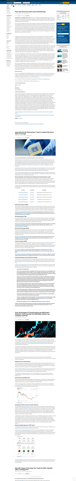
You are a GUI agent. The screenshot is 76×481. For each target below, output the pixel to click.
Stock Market (8, 48)
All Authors (8, 31)
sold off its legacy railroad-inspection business (37, 342)
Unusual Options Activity (10, 53)
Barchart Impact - (17, 135)
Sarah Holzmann (9, 30)
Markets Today (8, 8)
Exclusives (8, 10)
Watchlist (32, 2)
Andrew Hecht (8, 16)
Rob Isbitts (8, 29)
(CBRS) (42, 162)
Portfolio (35, 2)
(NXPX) (28, 211)
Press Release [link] (27, 13)
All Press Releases (9, 61)
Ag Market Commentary (10, 58)
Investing (29, 4)
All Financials (8, 41)
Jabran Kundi (25, 459)
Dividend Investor (9, 54)
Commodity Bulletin (9, 56)
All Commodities (9, 34)
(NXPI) (50, 163)
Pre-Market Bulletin (9, 55)
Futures (19, 4)
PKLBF (45, 17)
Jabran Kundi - (17, 317)
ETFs (16, 4)
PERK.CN (39, 17)
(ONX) (27, 223)
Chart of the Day (9, 12)
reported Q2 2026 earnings (26, 406)
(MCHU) (28, 236)
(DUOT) (23, 339)
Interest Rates (8, 46)
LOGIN (61, 2)
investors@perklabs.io (18, 89)
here (21, 462)
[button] (69, 4)
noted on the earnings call (22, 411)
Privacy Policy (63, 41)
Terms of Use (59, 41)
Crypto (7, 42)
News (33, 4)
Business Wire (8, 63)
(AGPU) (51, 349)
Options (12, 4)
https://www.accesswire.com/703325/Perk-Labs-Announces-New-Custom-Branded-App (29, 123)
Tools (36, 4)
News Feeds (8, 13)
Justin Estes (8, 24)
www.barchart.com (19, 402)
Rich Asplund (8, 27)
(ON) (41, 163)
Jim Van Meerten (9, 23)
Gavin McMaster (9, 21)
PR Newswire (8, 66)
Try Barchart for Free (66, 2)
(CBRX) (28, 249)
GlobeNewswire (9, 64)
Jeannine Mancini (9, 22)
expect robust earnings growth (30, 368)
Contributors (8, 11)
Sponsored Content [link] (29, 135)
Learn (40, 4)
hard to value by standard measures (24, 363)
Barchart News (8, 9)
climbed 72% (22, 383)
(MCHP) (24, 164)
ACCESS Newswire (9, 62)
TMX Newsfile (8, 65)
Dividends (8, 43)
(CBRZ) (28, 254)
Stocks (8, 4)
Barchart (20, 317)
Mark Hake (8, 25)
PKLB (48, 17)
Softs (7, 38)
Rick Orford (8, 28)
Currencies (24, 4)
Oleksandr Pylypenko (9, 26)
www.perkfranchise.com (35, 80)
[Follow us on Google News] (27, 15)
